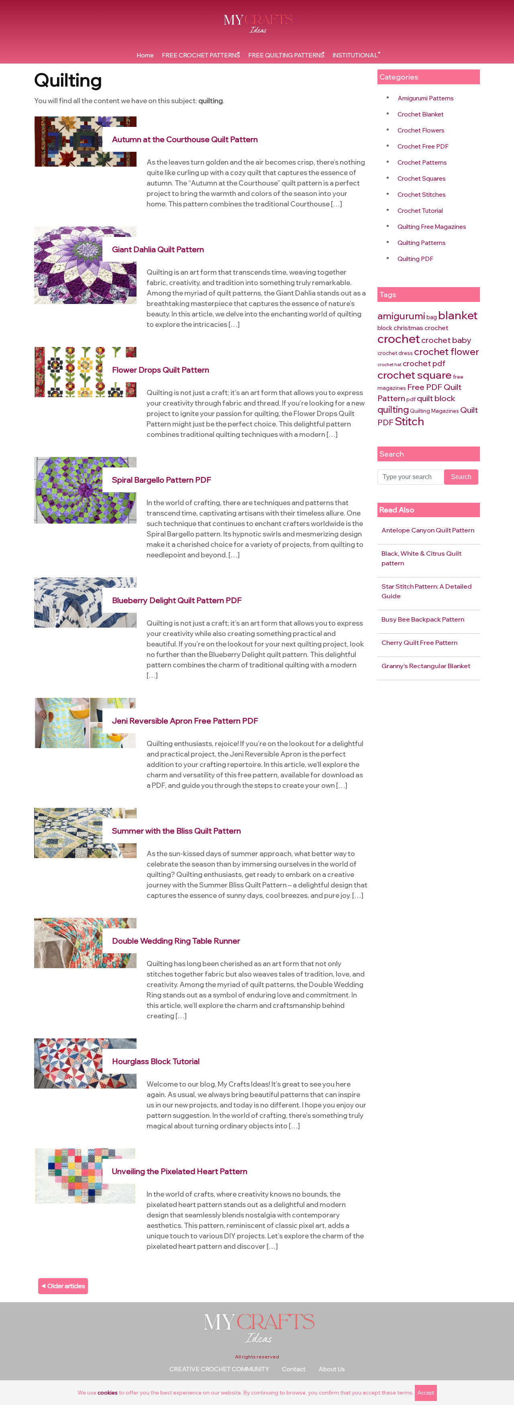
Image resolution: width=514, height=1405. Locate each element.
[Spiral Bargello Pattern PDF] (85, 489)
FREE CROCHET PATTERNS (201, 55)
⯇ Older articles (63, 1286)
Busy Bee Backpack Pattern (422, 619)
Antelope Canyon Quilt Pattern (427, 530)
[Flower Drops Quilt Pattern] (85, 371)
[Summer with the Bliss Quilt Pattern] (85, 832)
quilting (393, 409)
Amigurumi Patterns (426, 98)
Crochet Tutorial (420, 210)
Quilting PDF (415, 259)
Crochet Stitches (422, 194)
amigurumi (401, 316)
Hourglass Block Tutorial (156, 1061)
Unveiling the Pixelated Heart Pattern (179, 1171)
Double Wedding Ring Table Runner (176, 941)
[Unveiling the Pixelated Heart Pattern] (85, 1175)
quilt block (436, 398)
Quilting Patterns (422, 243)
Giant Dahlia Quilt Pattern (158, 249)
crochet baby (446, 340)
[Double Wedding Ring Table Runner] (85, 942)
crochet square (414, 374)
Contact (294, 1369)
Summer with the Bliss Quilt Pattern (176, 831)
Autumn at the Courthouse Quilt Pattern (185, 139)
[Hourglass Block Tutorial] (85, 1062)
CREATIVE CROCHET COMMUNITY (219, 1369)
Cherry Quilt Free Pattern (419, 642)
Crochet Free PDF (423, 146)
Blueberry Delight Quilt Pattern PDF (177, 600)
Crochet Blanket (421, 114)
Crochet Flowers (421, 130)
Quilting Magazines (434, 411)
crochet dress (395, 353)
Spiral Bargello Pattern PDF (161, 480)
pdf (411, 399)
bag (431, 317)
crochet (398, 338)
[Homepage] (257, 23)
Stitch (409, 421)
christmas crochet (421, 328)
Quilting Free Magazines (432, 226)
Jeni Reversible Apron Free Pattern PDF (185, 721)
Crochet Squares (422, 178)
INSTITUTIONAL (355, 55)
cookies (108, 1392)
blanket (457, 315)
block (384, 328)
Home (145, 55)
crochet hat (389, 364)
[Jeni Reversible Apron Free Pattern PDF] (85, 722)
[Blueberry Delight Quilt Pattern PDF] (85, 602)
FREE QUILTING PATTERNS (286, 55)
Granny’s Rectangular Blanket (425, 666)
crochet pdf (424, 363)
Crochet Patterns (422, 162)
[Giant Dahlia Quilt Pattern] (85, 264)
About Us (331, 1369)
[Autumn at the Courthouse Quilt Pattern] (85, 141)
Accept (426, 1393)
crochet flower (446, 351)
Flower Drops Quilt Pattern (160, 370)
